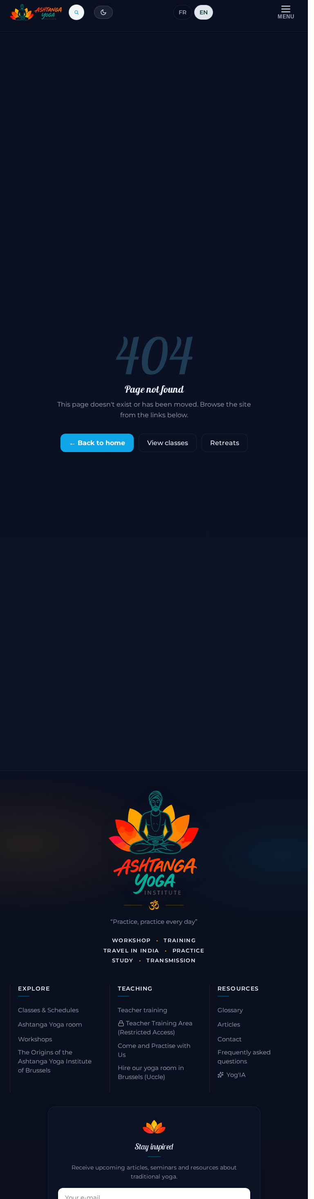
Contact (230, 1039)
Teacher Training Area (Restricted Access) (155, 1028)
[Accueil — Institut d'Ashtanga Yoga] (154, 843)
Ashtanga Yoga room (50, 1024)
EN (204, 12)
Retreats (224, 443)
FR (182, 12)
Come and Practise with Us (154, 1050)
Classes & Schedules (48, 1010)
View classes (167, 443)
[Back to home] (36, 12)
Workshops (35, 1039)
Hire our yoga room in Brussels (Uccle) (151, 1072)
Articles (229, 1024)
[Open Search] (76, 12)
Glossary (230, 1010)
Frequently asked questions (244, 1057)
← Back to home (97, 443)
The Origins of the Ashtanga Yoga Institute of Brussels (55, 1061)
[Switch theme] (103, 12)
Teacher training (142, 1010)
